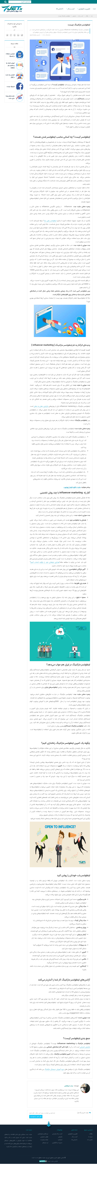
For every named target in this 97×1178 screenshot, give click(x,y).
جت (94, 9)
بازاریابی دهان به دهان (41, 406)
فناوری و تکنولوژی (84, 9)
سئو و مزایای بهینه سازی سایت (10, 97)
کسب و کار (70, 9)
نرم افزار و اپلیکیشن (43, 1134)
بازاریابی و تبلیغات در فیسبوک (10, 55)
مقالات (91, 1134)
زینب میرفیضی (68, 1086)
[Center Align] (5, 1)
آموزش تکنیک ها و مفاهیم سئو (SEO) (10, 65)
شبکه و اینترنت (44, 1140)
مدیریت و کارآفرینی (57, 1143)
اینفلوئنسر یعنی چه (50, 220)
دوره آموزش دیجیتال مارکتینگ (54, 1069)
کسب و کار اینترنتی (57, 1134)
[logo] (11, 9)
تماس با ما (90, 1140)
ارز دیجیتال (45, 1143)
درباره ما (90, 1137)
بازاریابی (60, 1137)
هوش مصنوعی (44, 1137)
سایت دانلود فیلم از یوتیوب (72, 487)
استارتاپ (60, 1140)
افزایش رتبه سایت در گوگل (10, 76)
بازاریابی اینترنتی (84, 1047)
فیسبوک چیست (11, 87)
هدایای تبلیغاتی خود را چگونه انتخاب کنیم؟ (44, 562)
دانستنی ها (59, 9)
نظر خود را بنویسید (35, 1116)
